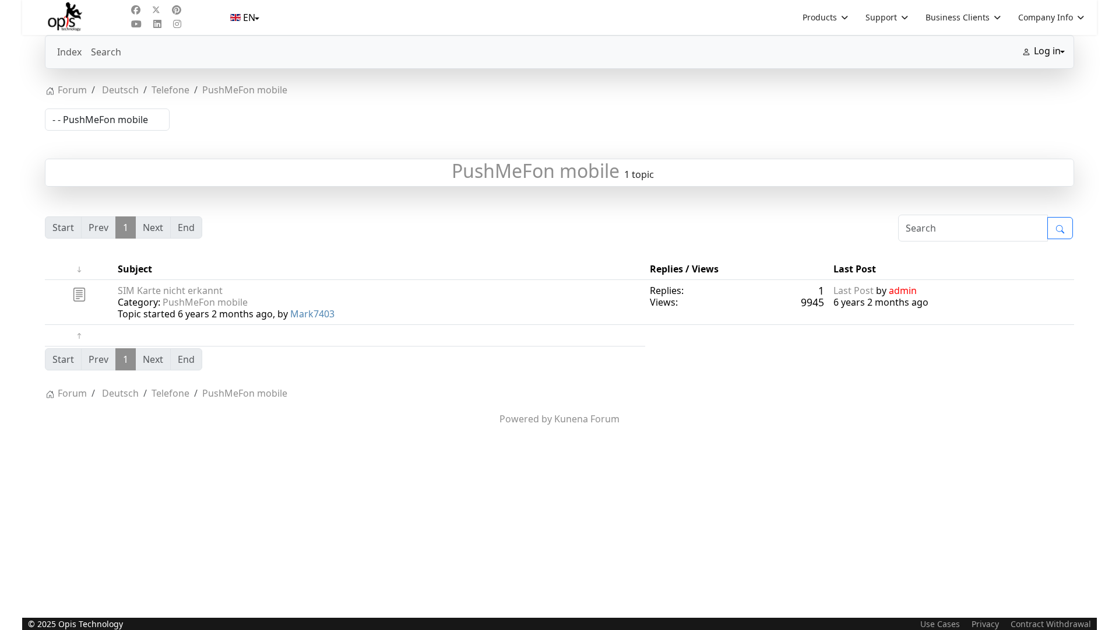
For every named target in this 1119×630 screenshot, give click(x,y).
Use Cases (940, 623)
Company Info (1045, 17)
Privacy (985, 623)
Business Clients (958, 17)
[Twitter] (156, 10)
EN (249, 17)
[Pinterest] (176, 10)
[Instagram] (177, 24)
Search (106, 52)
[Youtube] (136, 24)
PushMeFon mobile (536, 170)
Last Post (853, 290)
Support (881, 17)
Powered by (525, 418)
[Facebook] (135, 10)
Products (820, 17)
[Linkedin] (157, 24)
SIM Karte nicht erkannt (170, 290)
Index (69, 52)
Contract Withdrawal (1051, 623)
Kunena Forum (587, 418)
